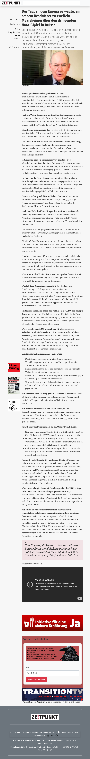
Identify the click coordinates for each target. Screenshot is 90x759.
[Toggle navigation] (85, 2)
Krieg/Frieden (14, 32)
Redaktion (15, 24)
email (27, 668)
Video (17, 29)
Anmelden (27, 702)
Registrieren (42, 702)
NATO (17, 36)
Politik (17, 39)
